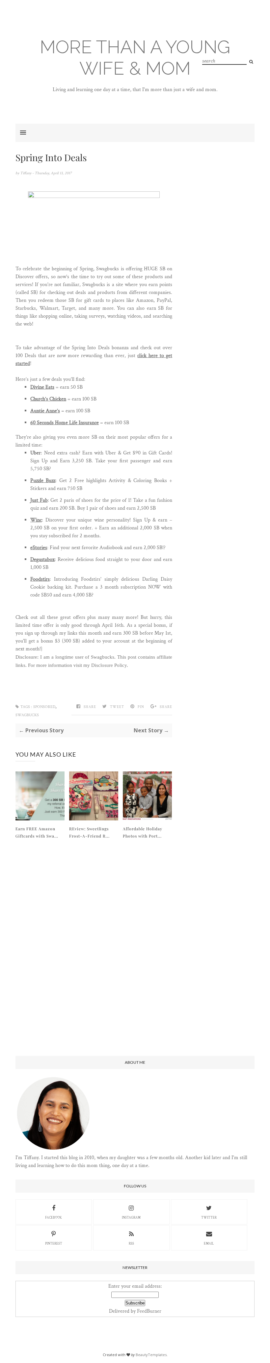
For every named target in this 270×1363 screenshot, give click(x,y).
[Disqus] (93, 948)
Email (209, 1244)
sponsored (44, 706)
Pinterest (53, 1244)
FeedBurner (149, 1311)
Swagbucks (27, 715)
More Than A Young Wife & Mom (135, 57)
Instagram (131, 1218)
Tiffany (26, 173)
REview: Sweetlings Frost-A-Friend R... (89, 832)
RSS (131, 1244)
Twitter (209, 1218)
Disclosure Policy (109, 665)
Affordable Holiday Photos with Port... (142, 832)
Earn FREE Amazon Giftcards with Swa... (36, 832)
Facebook (53, 1218)
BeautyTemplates (151, 1354)
